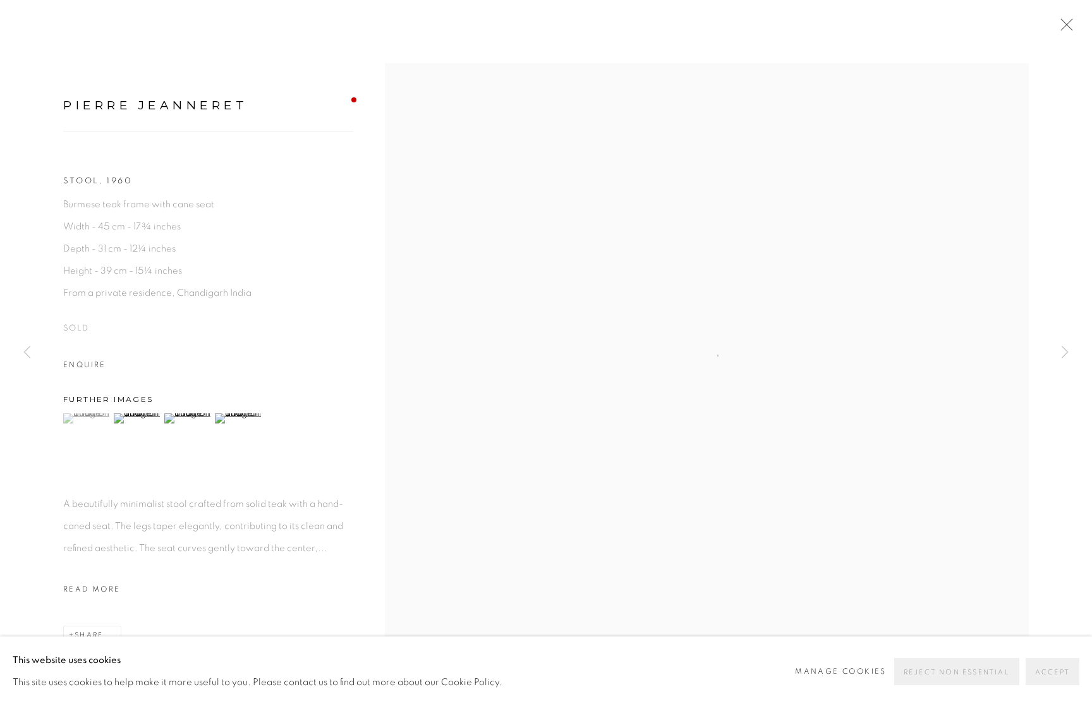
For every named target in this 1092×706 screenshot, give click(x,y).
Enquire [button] (84, 364)
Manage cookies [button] (841, 671)
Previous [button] (27, 353)
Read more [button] (92, 589)
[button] (87, 418)
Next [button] (1065, 353)
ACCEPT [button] (1052, 672)
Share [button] (89, 634)
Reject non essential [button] (957, 672)
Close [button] (1063, 28)
